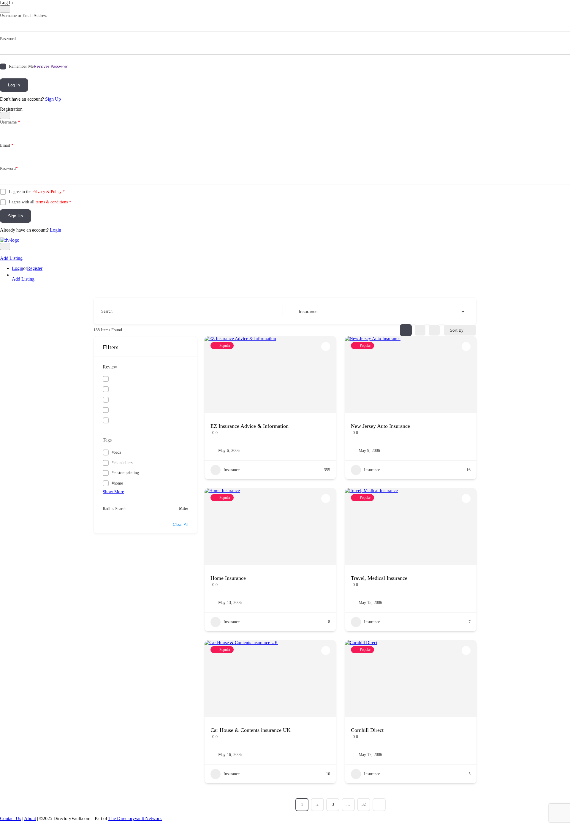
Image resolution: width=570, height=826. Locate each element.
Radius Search (114, 509)
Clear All (180, 524)
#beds (116, 452)
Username (10, 122)
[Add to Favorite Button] (325, 346)
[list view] (420, 330)
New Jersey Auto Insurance (380, 426)
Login (55, 229)
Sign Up (53, 99)
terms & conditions (52, 202)
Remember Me (21, 66)
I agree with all (40, 202)
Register (34, 268)
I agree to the (37, 191)
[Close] (5, 8)
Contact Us (10, 818)
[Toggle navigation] (5, 246)
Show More (113, 491)
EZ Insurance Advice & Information (249, 426)
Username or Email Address (23, 15)
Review (110, 366)
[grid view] (406, 330)
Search (107, 311)
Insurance (232, 470)
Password (8, 39)
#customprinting (125, 473)
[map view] (434, 330)
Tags (107, 439)
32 (364, 804)
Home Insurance (228, 578)
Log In (14, 85)
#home (117, 483)
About (30, 818)
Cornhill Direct (367, 730)
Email (6, 145)
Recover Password (51, 66)
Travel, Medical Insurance (379, 578)
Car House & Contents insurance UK (250, 730)
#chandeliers (122, 463)
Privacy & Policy (46, 191)
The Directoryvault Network (135, 818)
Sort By (456, 330)
